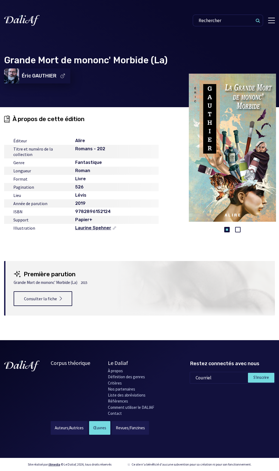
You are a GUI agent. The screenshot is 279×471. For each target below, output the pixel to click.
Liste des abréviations (126, 395)
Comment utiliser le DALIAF (131, 407)
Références (118, 401)
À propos (115, 370)
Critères (115, 383)
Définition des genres (126, 376)
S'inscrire (261, 377)
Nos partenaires (121, 389)
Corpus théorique (70, 362)
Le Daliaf (118, 362)
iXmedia (54, 464)
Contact (115, 413)
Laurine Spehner (93, 228)
